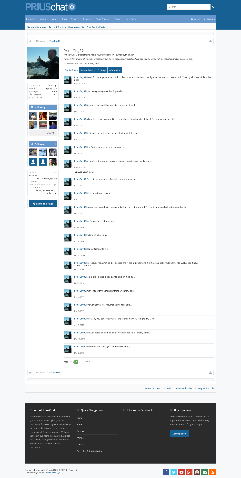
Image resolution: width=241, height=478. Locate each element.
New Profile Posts (96, 27)
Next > (87, 361)
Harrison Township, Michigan (43, 184)
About (79, 424)
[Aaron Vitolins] (43, 125)
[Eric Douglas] (43, 162)
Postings (102, 70)
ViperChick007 (81, 172)
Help (169, 388)
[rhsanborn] (33, 116)
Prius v (74, 18)
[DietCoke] (43, 116)
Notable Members (36, 27)
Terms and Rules (183, 388)
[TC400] (53, 116)
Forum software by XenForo (51, 470)
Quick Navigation (94, 451)
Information (114, 70)
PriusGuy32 (80, 77)
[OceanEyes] (33, 125)
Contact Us (158, 388)
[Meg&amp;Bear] (53, 152)
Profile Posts (71, 70)
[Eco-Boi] (43, 152)
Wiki (54, 18)
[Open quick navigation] (210, 41)
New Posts (131, 18)
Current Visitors (57, 27)
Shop (64, 18)
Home (147, 388)
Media (43, 18)
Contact (80, 444)
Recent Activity (76, 27)
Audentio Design (52, 472)
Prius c (86, 18)
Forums (30, 18)
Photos (80, 437)
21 (54, 107)
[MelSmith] (33, 162)
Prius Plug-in (102, 18)
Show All (50, 133)
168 (55, 97)
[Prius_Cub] (53, 162)
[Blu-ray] (33, 152)
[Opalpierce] (53, 125)
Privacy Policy (202, 388)
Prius (117, 18)
